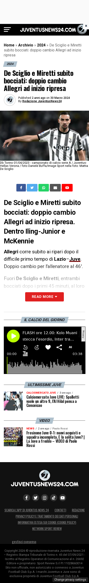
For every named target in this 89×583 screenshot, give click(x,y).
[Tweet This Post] (32, 187)
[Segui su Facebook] (26, 497)
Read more (42, 297)
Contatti (60, 510)
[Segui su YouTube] (62, 497)
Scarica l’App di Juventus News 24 (27, 510)
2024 (41, 45)
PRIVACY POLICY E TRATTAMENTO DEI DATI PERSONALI (47, 516)
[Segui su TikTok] (53, 497)
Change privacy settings (70, 579)
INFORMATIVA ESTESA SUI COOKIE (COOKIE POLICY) (47, 522)
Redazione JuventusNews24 (42, 101)
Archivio (25, 45)
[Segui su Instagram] (44, 497)
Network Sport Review (47, 528)
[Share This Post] (44, 187)
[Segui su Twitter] (35, 497)
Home (9, 45)
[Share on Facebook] (21, 187)
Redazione (78, 510)
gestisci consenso (24, 541)
